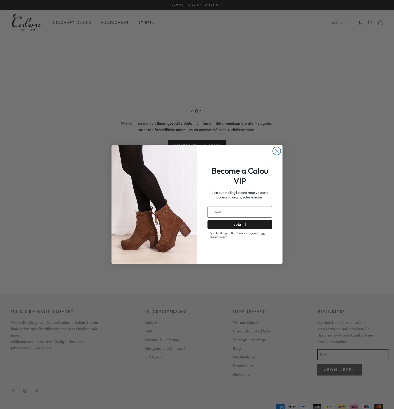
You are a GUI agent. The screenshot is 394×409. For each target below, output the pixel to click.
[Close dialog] (277, 151)
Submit (239, 224)
